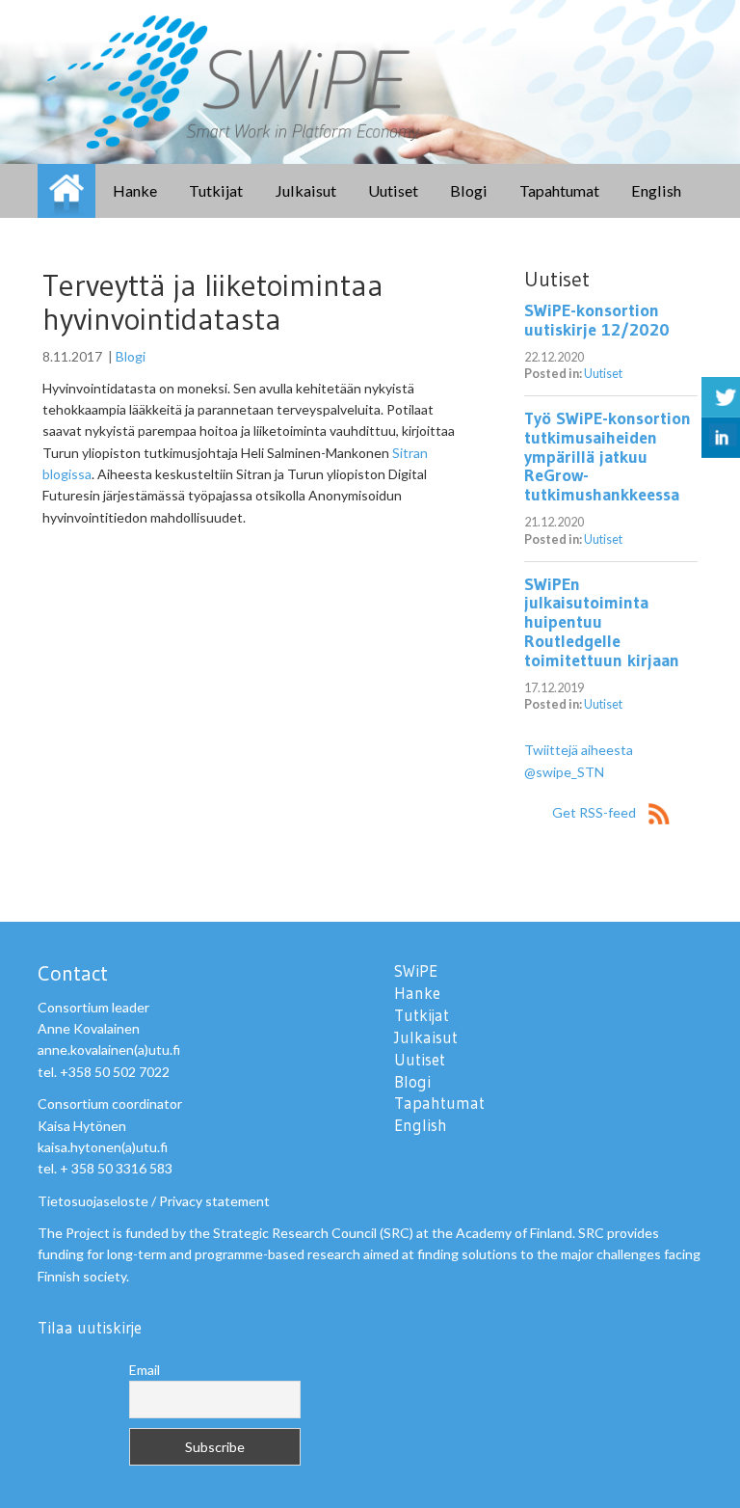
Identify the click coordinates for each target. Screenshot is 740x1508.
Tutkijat (216, 190)
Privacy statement (214, 1201)
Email (144, 1369)
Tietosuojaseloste (93, 1201)
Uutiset (393, 190)
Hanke (135, 190)
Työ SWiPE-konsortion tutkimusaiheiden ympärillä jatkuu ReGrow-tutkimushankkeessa (607, 456)
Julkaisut (305, 190)
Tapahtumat (559, 190)
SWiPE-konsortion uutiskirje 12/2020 (597, 320)
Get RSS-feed (595, 812)
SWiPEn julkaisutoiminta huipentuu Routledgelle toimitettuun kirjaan (601, 622)
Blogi (469, 190)
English (656, 190)
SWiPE (66, 191)
